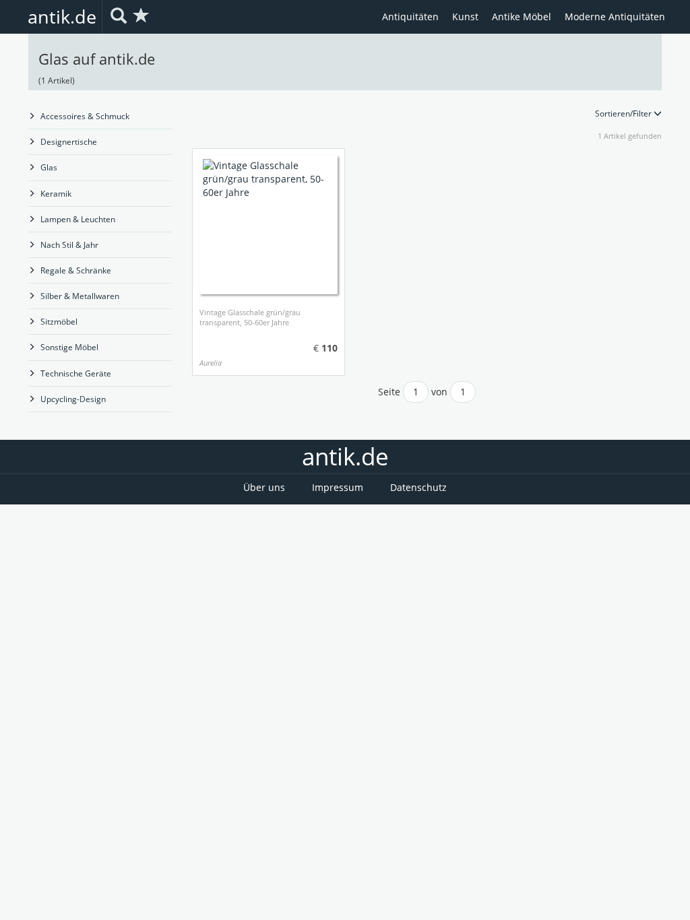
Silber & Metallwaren (79, 296)
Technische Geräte (75, 373)
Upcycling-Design (73, 399)
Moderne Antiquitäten (615, 16)
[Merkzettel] (141, 16)
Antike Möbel (521, 16)
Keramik (55, 193)
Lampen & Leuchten (77, 219)
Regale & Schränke (75, 270)
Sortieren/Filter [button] (624, 113)
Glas (48, 167)
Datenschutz (418, 487)
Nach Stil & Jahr (69, 245)
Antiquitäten (410, 16)
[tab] (427, 113)
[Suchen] (118, 16)
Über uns (264, 487)
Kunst (465, 16)
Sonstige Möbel (69, 347)
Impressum (337, 487)
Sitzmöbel (58, 321)
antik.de (62, 16)
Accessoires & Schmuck (84, 116)
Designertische (68, 141)
